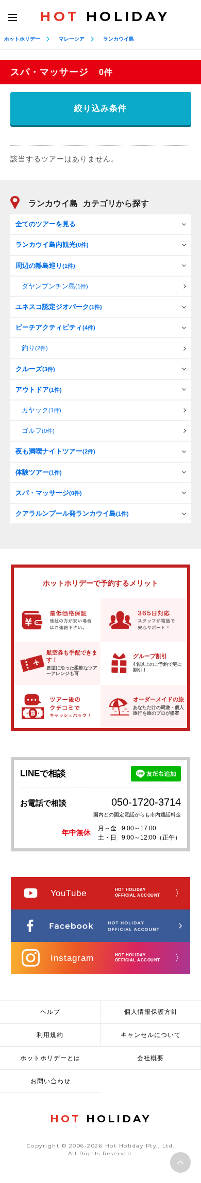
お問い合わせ (50, 1081)
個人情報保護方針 (151, 1011)
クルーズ (35, 369)
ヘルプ (50, 1011)
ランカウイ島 (118, 39)
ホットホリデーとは (50, 1058)
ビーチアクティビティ (55, 327)
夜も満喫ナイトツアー (55, 451)
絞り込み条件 (100, 108)
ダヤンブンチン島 (55, 286)
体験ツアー (38, 472)
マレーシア (72, 39)
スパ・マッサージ (48, 493)
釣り (35, 348)
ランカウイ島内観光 (52, 244)
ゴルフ (38, 430)
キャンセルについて (151, 1035)
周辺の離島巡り (45, 265)
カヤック (41, 410)
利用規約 (50, 1035)
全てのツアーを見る (45, 224)
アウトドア (38, 389)
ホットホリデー (22, 39)
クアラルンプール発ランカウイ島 (72, 513)
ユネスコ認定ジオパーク (58, 307)
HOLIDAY (105, 16)
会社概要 (150, 1058)
